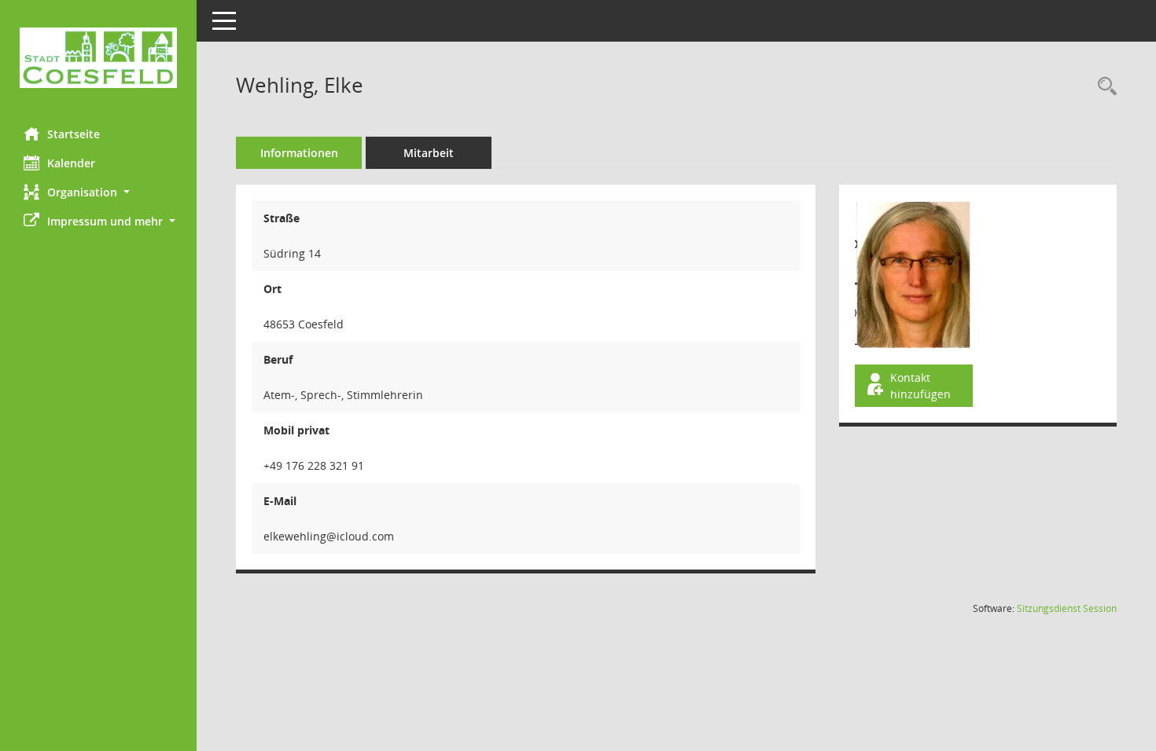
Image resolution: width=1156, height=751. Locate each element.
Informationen (299, 152)
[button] (98, 192)
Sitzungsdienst (1067, 608)
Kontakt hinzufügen (920, 385)
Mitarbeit (428, 152)
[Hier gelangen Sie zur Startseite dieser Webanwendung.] (98, 57)
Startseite (73, 133)
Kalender (71, 163)
